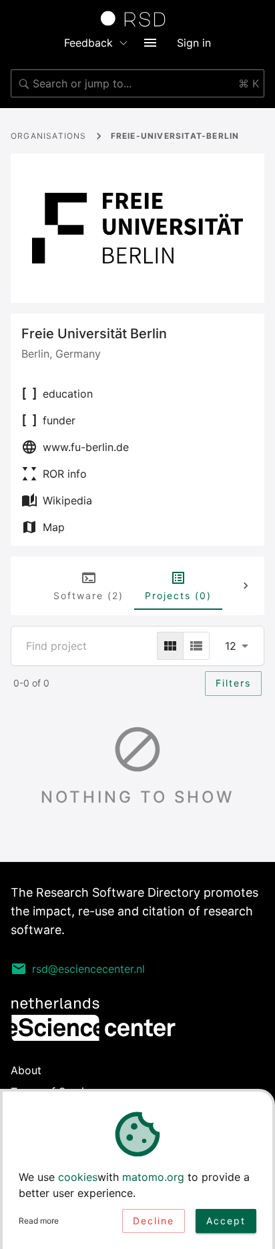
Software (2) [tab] (88, 595)
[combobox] (137, 83)
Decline (153, 1220)
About (26, 1070)
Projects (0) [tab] (178, 595)
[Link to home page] (137, 19)
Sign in (194, 42)
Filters (233, 683)
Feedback (88, 42)
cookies (77, 1177)
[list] (196, 646)
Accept (226, 1220)
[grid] (170, 646)
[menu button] (150, 43)
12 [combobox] (230, 646)
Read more (39, 1221)
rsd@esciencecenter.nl (88, 968)
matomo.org (153, 1177)
